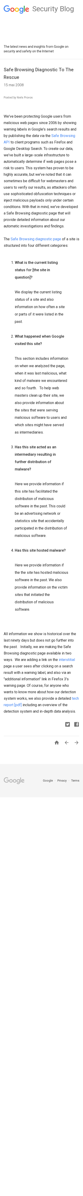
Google (48, 780)
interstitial (67, 660)
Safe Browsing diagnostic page (36, 239)
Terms (75, 780)
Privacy (62, 780)
